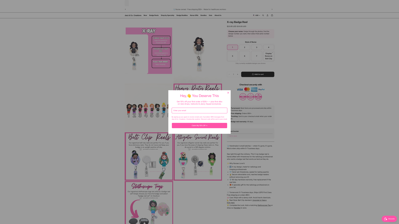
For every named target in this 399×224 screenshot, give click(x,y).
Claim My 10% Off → (199, 125)
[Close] (228, 92)
